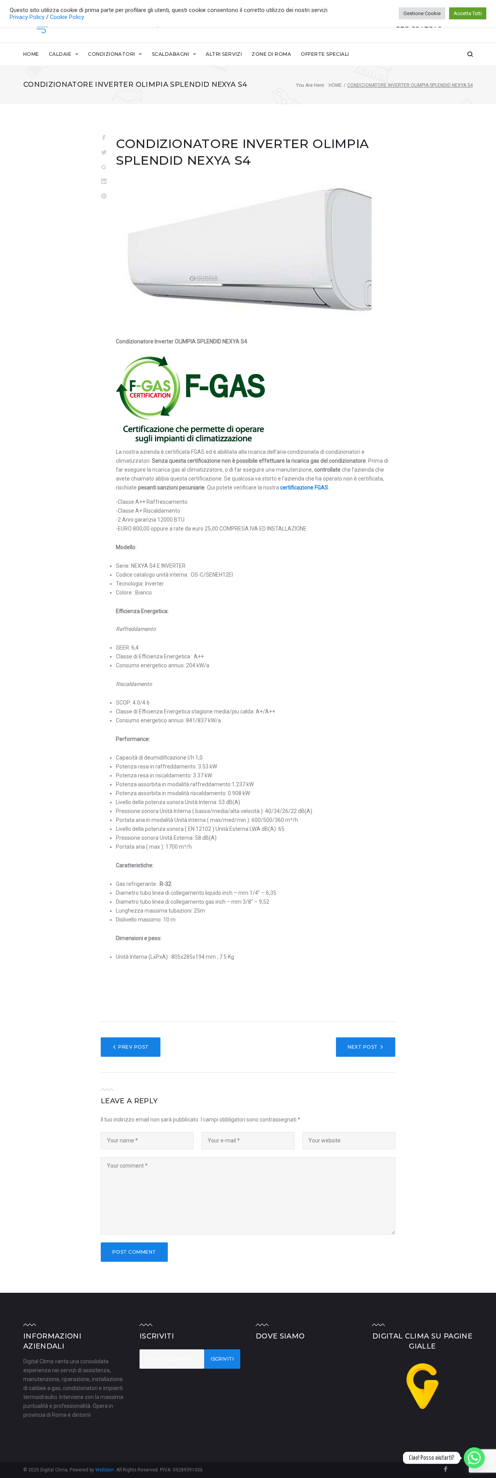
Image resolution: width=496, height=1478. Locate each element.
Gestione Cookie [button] (422, 13)
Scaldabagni (170, 54)
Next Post (362, 1047)
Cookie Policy (67, 17)
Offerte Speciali (325, 54)
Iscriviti (222, 1359)
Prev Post (133, 1047)
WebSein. (105, 1470)
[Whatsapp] (474, 1457)
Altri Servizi (224, 54)
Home (31, 54)
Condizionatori (111, 54)
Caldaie (60, 54)
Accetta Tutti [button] (468, 13)
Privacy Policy (28, 17)
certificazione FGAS (304, 487)
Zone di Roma (271, 54)
